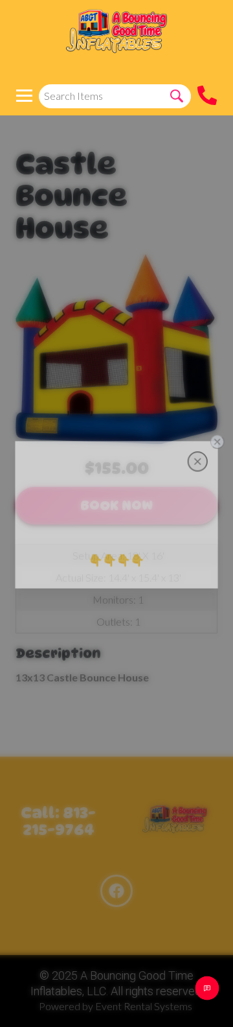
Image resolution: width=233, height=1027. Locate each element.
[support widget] (207, 988)
